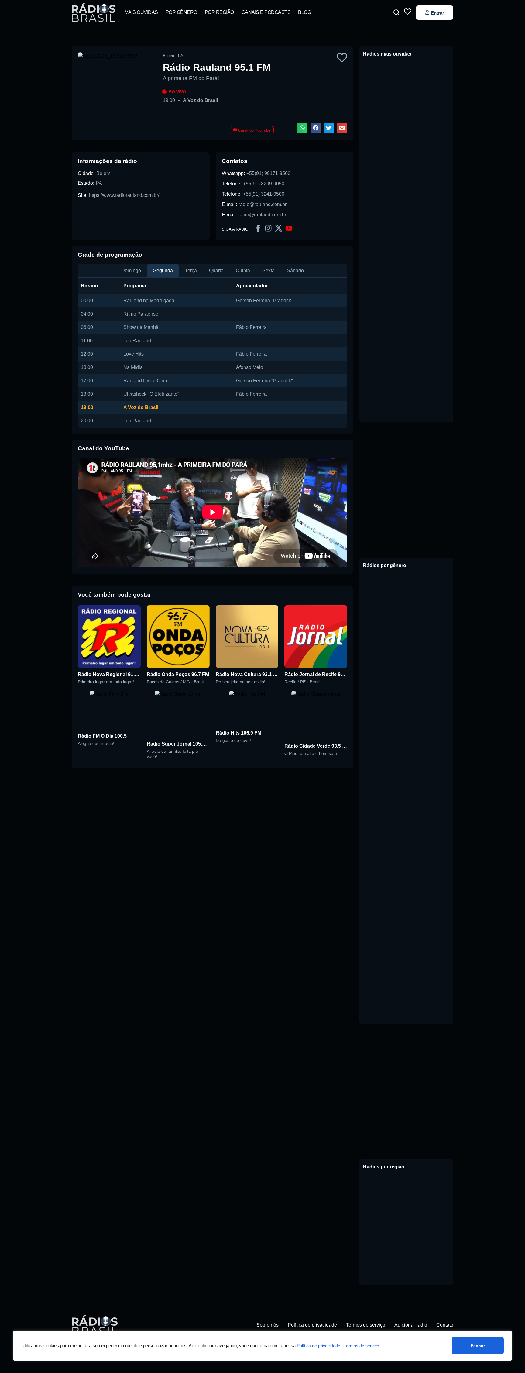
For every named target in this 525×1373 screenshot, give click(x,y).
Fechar (478, 1345)
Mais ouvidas (141, 12)
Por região (219, 12)
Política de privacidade (318, 1345)
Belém (103, 173)
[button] (396, 12)
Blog (304, 12)
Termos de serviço (361, 1345)
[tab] (131, 270)
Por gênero (181, 12)
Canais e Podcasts (266, 12)
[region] (262, 1346)
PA (99, 183)
